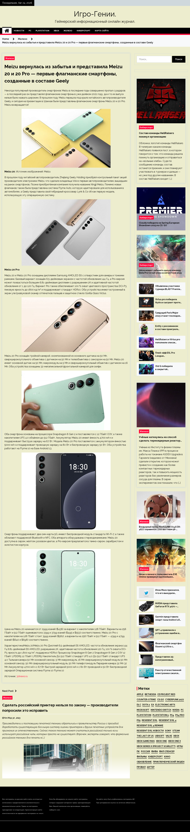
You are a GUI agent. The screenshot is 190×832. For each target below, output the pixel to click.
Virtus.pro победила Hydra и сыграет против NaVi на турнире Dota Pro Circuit (168, 301)
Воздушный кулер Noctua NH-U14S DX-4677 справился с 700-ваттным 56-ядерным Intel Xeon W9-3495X (160, 528)
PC (30, 31)
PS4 (172, 715)
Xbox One (161, 741)
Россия (145, 751)
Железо (68, 31)
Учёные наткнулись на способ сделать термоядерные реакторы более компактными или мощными (160, 439)
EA (152, 705)
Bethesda (150, 694)
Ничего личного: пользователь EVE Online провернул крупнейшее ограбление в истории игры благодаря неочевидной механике (160, 575)
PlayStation (42, 31)
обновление (144, 762)
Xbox (56, 31)
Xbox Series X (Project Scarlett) (156, 746)
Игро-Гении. (95, 14)
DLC (139, 705)
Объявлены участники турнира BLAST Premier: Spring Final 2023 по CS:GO (168, 288)
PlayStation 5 (161, 715)
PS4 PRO (179, 715)
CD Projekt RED (166, 694)
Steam (176, 730)
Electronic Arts (165, 705)
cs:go (160, 699)
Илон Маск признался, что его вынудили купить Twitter (167, 592)
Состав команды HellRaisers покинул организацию (156, 135)
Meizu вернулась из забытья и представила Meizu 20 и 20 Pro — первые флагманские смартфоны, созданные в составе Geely (63, 74)
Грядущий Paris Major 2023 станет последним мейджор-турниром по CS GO (168, 314)
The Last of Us (145, 736)
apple (140, 694)
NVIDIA (175, 710)
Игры (180, 746)
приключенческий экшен (168, 762)
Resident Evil (149, 720)
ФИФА (154, 751)
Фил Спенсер (167, 751)
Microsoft (143, 710)
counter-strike (146, 699)
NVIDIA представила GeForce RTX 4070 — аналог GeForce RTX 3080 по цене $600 (166, 605)
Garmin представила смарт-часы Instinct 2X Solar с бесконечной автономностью (167, 618)
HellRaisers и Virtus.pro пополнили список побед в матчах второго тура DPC (168, 341)
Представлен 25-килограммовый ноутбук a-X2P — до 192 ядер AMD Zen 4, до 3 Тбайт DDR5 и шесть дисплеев (168, 659)
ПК (138, 751)
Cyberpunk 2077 (174, 699)
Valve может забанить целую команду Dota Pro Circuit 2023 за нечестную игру (160, 271)
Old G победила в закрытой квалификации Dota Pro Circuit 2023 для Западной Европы (168, 368)
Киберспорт (83, 31)
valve (169, 736)
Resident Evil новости (150, 730)
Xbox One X (174, 741)
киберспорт (155, 756)
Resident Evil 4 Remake (150, 725)
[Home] (7, 31)
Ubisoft (159, 736)
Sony (168, 730)
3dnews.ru (22, 676)
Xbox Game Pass (146, 741)
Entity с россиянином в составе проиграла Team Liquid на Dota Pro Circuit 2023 (168, 328)
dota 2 (146, 705)
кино (167, 756)
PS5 (138, 720)
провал (141, 767)
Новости (19, 31)
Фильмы (142, 756)
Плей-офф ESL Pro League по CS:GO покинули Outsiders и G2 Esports (167, 355)
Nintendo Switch (161, 710)
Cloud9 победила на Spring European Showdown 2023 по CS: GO (159, 224)
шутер (151, 767)
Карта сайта (102, 31)
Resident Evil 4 (167, 720)
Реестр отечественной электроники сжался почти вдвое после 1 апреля (168, 672)
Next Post (8, 691)
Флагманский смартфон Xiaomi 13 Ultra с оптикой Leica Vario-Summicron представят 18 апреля (168, 645)
